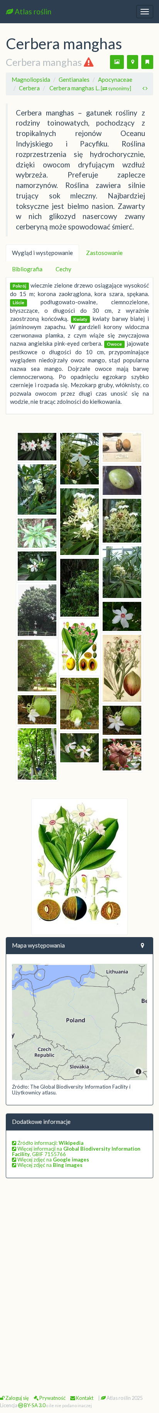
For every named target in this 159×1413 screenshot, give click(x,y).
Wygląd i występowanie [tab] (42, 252)
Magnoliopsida (31, 79)
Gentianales (74, 79)
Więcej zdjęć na (52, 1159)
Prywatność (52, 1398)
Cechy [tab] (63, 268)
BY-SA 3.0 (34, 1405)
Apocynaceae (115, 79)
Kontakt (84, 1398)
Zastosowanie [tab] (104, 252)
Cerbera (29, 87)
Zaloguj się (17, 1398)
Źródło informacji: (49, 1143)
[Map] (79, 1022)
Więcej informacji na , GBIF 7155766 (76, 1151)
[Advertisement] (79, 1269)
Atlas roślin (32, 11)
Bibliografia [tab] (27, 268)
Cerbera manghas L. (90, 87)
